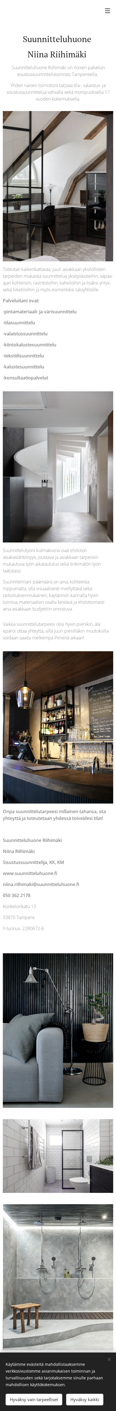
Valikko (107, 10)
